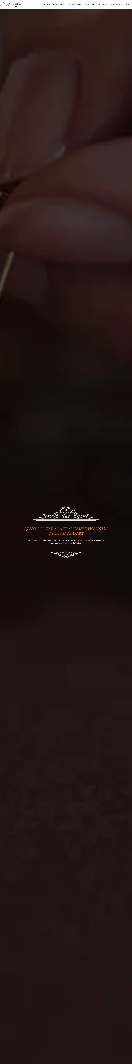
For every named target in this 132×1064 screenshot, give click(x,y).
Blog (127, 4)
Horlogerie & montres (74, 4)
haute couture (38, 540)
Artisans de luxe (45, 4)
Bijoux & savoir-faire (59, 4)
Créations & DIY (89, 4)
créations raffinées (83, 540)
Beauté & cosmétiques (116, 4)
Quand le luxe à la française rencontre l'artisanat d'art (66, 531)
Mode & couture (102, 4)
